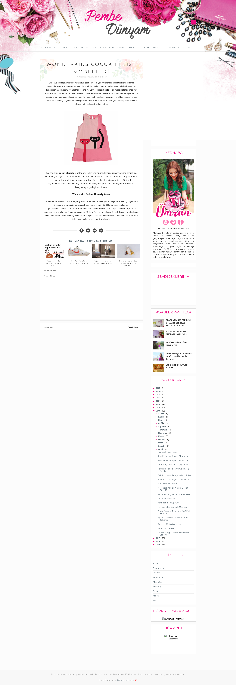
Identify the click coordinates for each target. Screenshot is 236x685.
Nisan (161, 439)
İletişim (188, 47)
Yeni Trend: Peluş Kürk (168, 503)
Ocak (161, 449)
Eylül (160, 423)
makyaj (156, 595)
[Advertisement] (173, 103)
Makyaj (63, 47)
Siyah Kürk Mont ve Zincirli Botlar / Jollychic (174, 518)
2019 (158, 407)
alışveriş (157, 586)
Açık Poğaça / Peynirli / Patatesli (173, 456)
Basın (157, 47)
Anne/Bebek (126, 47)
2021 (158, 401)
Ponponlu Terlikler (166, 528)
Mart (161, 442)
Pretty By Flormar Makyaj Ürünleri (174, 464)
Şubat (161, 446)
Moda (90, 47)
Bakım (76, 47)
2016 (158, 541)
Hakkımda (172, 47)
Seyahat (106, 47)
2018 (158, 410)
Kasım (161, 416)
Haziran (162, 433)
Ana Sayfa (48, 47)
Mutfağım (158, 582)
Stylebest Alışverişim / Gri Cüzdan (173, 479)
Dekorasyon (159, 568)
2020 (158, 404)
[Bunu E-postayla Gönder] (101, 230)
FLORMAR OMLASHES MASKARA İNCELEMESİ (176, 333)
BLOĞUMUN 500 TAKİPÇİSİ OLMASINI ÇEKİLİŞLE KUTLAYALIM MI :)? (178, 323)
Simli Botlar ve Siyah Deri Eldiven (173, 460)
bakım (156, 591)
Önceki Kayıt (133, 327)
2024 (158, 391)
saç (155, 600)
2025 (158, 388)
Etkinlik (144, 47)
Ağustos (162, 426)
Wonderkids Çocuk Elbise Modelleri (174, 494)
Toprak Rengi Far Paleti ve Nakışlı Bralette (173, 533)
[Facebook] (81, 230)
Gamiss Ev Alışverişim (168, 452)
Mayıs (161, 436)
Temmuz (163, 429)
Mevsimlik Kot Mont (167, 483)
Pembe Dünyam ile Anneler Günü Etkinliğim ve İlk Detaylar (179, 356)
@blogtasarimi (125, 680)
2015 (158, 544)
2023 (158, 394)
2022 (158, 397)
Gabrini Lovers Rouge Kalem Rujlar (174, 475)
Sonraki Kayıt (48, 327)
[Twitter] (88, 230)
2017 (158, 538)
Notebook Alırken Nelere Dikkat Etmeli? (173, 489)
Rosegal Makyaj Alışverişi (169, 524)
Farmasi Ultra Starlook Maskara (172, 507)
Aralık (161, 413)
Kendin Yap (158, 577)
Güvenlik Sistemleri (167, 498)
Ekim (161, 420)
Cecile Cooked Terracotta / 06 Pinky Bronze (175, 512)
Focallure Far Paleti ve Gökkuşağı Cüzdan (173, 470)
